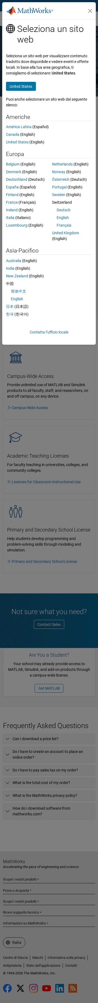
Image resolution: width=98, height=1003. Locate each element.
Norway (58, 172)
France (12, 202)
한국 (10, 314)
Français (64, 225)
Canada (12, 134)
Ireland (12, 210)
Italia (10, 217)
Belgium (13, 164)
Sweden (58, 195)
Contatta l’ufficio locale (49, 332)
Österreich (60, 179)
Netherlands (62, 164)
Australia (13, 261)
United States (17, 142)
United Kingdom (65, 233)
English (63, 217)
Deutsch (64, 210)
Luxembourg (16, 225)
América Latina (19, 127)
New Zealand (17, 276)
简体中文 (18, 291)
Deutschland (16, 179)
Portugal (59, 187)
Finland (12, 195)
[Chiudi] (90, 11)
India (10, 268)
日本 (10, 306)
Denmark (13, 172)
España (12, 187)
